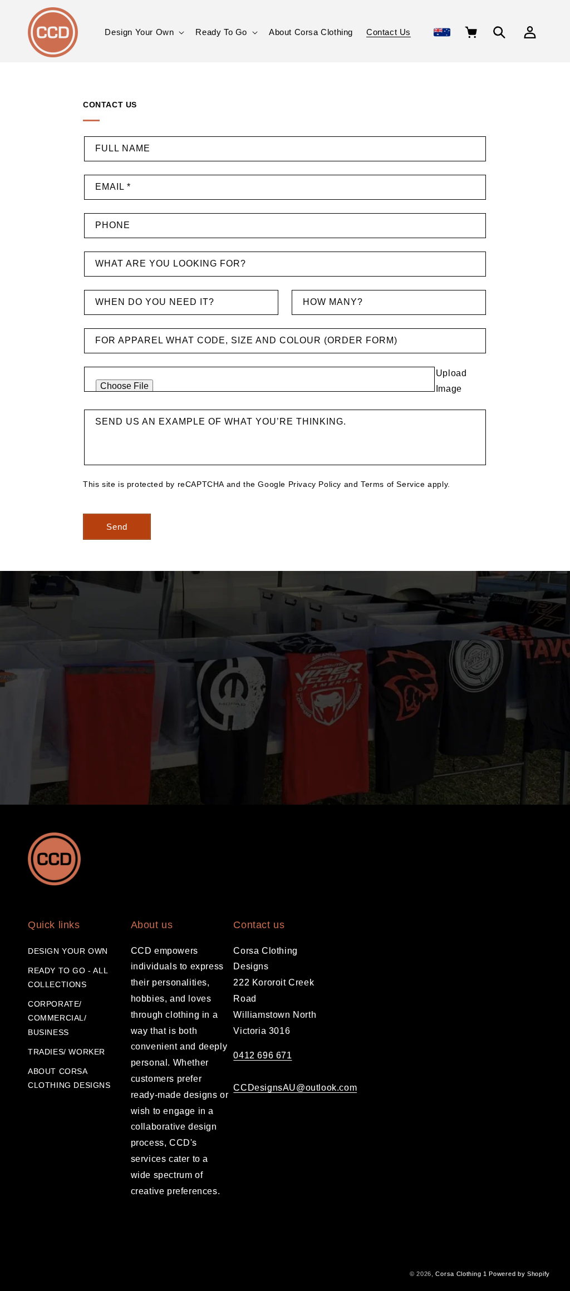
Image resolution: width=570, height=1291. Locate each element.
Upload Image (451, 381)
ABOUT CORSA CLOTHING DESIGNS (69, 1078)
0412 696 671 (262, 1055)
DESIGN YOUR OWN (68, 951)
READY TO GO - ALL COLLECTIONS (67, 977)
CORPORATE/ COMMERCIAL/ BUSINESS (57, 1017)
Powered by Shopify (519, 1273)
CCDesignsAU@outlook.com (295, 1087)
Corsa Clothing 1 (461, 1273)
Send (116, 526)
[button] (143, 32)
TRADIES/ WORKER (66, 1051)
